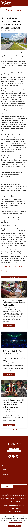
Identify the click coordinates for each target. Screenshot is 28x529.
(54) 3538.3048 (14, 508)
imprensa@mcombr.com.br (14, 505)
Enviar (7, 487)
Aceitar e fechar (14, 526)
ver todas (14, 429)
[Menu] (25, 3)
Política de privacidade (14, 512)
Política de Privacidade (15, 522)
